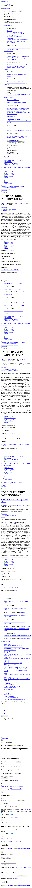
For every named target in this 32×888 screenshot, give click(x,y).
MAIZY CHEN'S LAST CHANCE (13, 311)
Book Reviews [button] (8, 25)
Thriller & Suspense (13, 645)
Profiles (9, 64)
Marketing (23, 102)
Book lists (15, 48)
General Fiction (11, 56)
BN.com (16, 345)
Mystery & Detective (17, 34)
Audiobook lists (22, 48)
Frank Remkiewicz (25, 626)
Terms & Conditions (9, 684)
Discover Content (11, 136)
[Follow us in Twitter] (4, 710)
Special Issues (17, 94)
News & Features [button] (8, 51)
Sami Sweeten (23, 612)
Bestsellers (10, 48)
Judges (25, 83)
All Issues (23, 94)
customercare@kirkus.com (24, 848)
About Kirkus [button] (7, 677)
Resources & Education (13, 100)
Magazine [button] (6, 84)
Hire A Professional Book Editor (15, 108)
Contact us (6, 682)
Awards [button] (6, 69)
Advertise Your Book (17, 112)
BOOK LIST (8, 167)
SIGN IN (9, 4)
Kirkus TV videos (13, 655)
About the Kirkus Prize (20, 658)
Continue (18, 761)
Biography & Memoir (19, 648)
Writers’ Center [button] (8, 666)
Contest (15, 679)
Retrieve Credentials (21, 875)
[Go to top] (4, 716)
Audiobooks (10, 32)
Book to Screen (11, 66)
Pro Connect (7, 21)
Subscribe (16, 95)
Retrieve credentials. (16, 789)
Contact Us (7, 693)
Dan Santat (19, 203)
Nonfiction (14, 36)
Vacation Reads (14, 49)
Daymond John (6, 359)
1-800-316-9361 (9, 848)
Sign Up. (17, 878)
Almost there (4, 777)
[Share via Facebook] (10, 173)
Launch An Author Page (18, 137)
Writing (9, 102)
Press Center (23, 679)
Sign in (3, 809)
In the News (18, 66)
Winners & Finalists (12, 74)
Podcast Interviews (9, 19)
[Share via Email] (8, 176)
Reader (6, 803)
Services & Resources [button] (9, 97)
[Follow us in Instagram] (4, 711)
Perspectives (14, 64)
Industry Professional (9, 806)
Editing (13, 102)
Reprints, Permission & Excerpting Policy (10, 688)
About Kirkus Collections (24, 130)
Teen (22, 56)
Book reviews (7, 13)
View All (9, 31)
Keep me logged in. (6, 814)
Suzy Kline (5, 505)
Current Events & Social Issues (15, 39)
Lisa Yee (4, 203)
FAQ (18, 679)
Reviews (6, 182)
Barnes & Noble (9, 345)
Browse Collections (12, 130)
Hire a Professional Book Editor (12, 667)
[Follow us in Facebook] (4, 708)
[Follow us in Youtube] (4, 713)
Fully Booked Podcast (18, 67)
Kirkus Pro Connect (24, 674)
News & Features (8, 16)
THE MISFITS (8, 300)
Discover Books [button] (8, 644)
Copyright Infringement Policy (12, 686)
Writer (5, 805)
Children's (12, 42)
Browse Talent (20, 136)
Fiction (15, 32)
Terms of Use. (27, 809)
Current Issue (10, 94)
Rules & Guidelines (18, 83)
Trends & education (12, 119)
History (13, 38)
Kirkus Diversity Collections (11, 674)
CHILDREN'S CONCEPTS (8, 444)
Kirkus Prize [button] (7, 657)
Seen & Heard (25, 64)
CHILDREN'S (8, 183)
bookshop (7, 189)
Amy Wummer (20, 505)
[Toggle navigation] (1, 8)
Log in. (16, 780)
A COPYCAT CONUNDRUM (12, 289)
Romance (25, 34)
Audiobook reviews (9, 14)
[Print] (6, 177)
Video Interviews (8, 18)
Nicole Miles (21, 359)
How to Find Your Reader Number (22, 867)
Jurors (11, 76)
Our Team (10, 679)
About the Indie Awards (13, 81)
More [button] (5, 123)
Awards (20, 64)
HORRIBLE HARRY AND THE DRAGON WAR (17, 636)
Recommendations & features (18, 121)
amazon (3, 189)
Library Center (11, 116)
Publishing (17, 102)
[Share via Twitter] (9, 174)
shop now (3, 187)
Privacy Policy (7, 683)
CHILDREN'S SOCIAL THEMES (10, 270)
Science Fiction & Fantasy (14, 58)
